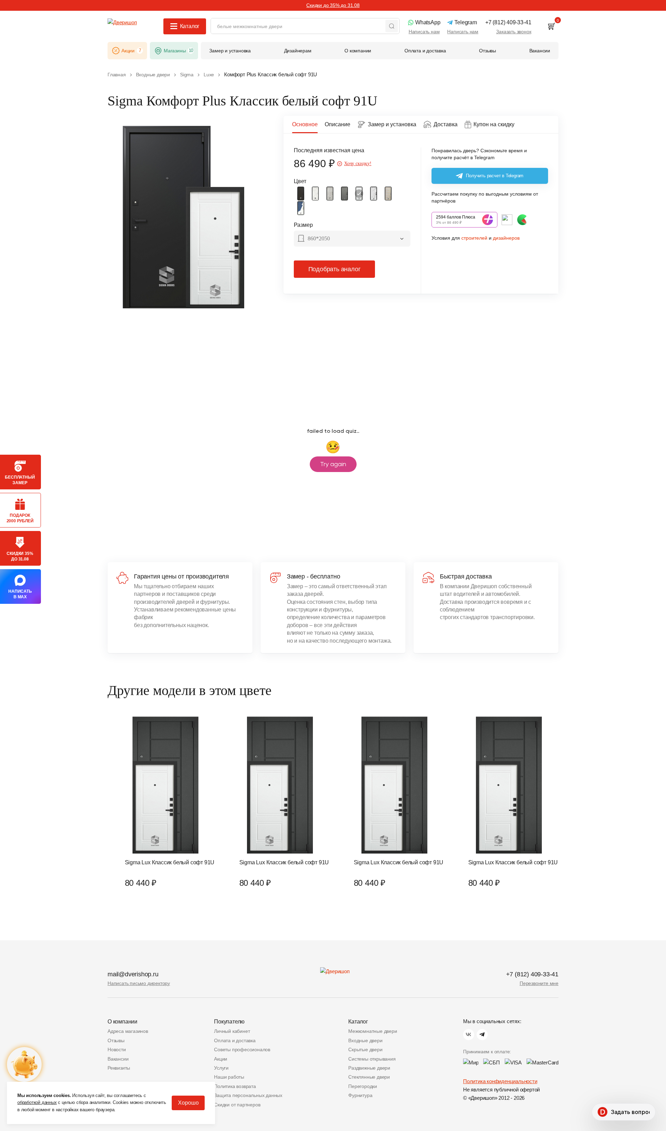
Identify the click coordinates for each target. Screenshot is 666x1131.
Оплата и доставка (235, 1040)
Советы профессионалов (242, 1049)
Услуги (221, 1068)
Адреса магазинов (128, 1031)
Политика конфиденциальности (500, 1081)
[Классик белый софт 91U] (359, 193)
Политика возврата (235, 1086)
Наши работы (229, 1077)
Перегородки (362, 1086)
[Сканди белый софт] (315, 193)
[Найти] (391, 26)
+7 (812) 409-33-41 (532, 974)
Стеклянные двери (369, 1077)
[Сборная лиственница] (388, 193)
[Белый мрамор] (374, 193)
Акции (220, 1059)
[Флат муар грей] (344, 193)
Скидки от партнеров (237, 1104)
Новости (117, 1049)
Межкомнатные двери (372, 1031)
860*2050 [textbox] (319, 238)
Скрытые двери (365, 1049)
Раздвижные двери (369, 1068)
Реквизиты (119, 1068)
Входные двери (365, 1040)
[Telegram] (482, 1034)
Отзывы (116, 1040)
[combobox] (352, 239)
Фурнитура (360, 1095)
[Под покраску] (301, 208)
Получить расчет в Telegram (494, 175)
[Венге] (301, 193)
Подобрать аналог (334, 269)
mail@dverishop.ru (133, 974)
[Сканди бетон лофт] (330, 193)
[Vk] (468, 1034)
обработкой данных (37, 1102)
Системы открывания (371, 1059)
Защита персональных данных (248, 1095)
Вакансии (118, 1059)
